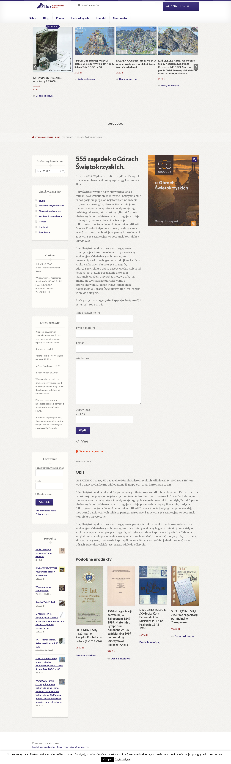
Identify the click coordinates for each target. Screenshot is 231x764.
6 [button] (120, 124)
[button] (194, 159)
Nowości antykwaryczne (51, 205)
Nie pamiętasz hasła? (46, 510)
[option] (53, 62)
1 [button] (109, 124)
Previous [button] (35, 67)
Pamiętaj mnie (45, 494)
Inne (57, 137)
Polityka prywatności (43, 747)
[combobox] (50, 171)
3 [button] (113, 124)
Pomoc (60, 17)
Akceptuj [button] (107, 759)
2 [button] (111, 124)
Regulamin (44, 232)
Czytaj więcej (123, 759)
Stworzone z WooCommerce (72, 747)
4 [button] (115, 124)
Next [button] (196, 67)
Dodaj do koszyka (44, 95)
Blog (46, 17)
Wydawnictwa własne (50, 216)
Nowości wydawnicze (50, 211)
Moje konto (120, 17)
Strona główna (44, 137)
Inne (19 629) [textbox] (49, 171)
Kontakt (101, 17)
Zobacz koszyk (43, 514)
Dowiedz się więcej (86, 654)
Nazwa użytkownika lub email (50, 467)
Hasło (38, 481)
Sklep (32, 17)
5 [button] (117, 124)
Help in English (80, 17)
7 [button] (122, 124)
